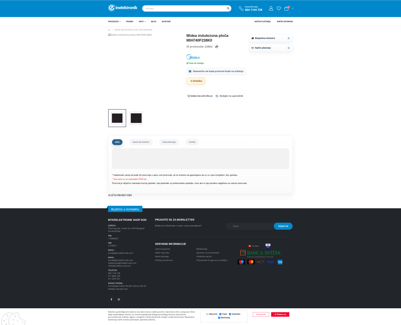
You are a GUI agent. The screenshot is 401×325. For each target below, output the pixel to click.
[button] (286, 9)
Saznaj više (261, 314)
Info (141, 21)
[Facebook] (111, 299)
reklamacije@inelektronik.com (122, 263)
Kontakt (166, 21)
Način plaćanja (263, 21)
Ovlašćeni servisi (204, 256)
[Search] (228, 8)
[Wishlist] (279, 8)
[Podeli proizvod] (216, 46)
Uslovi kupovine (162, 249)
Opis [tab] (117, 142)
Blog (153, 21)
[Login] (271, 8)
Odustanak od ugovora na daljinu (212, 260)
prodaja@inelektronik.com (120, 253)
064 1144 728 (253, 10)
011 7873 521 (114, 278)
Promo (129, 21)
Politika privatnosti (164, 260)
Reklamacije (201, 249)
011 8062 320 (114, 276)
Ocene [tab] (192, 142)
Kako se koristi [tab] (141, 142)
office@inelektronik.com (119, 265)
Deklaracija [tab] (169, 142)
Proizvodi (113, 21)
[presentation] (113, 71)
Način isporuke (285, 21)
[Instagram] (119, 299)
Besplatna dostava (265, 38)
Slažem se (281, 314)
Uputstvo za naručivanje (207, 252)
